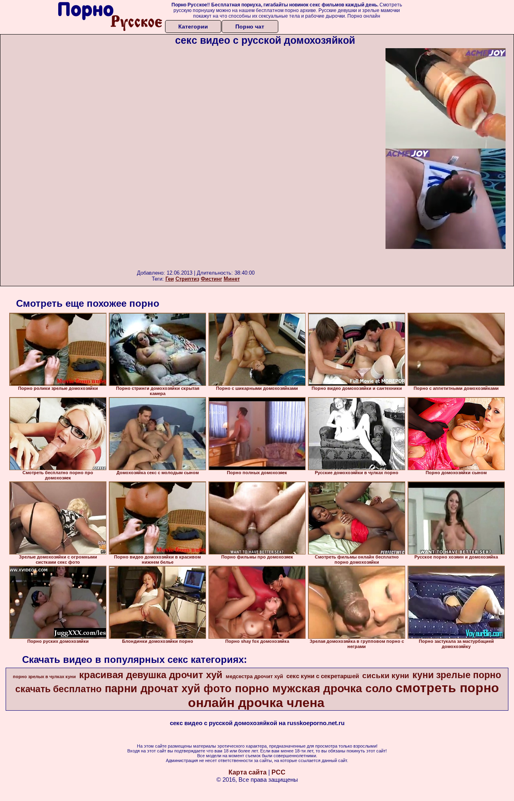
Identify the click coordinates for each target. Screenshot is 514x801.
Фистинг (211, 279)
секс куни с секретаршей (322, 676)
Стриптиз (187, 279)
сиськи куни (385, 675)
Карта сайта (247, 772)
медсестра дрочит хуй (254, 676)
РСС (278, 772)
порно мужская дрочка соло (313, 688)
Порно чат (249, 26)
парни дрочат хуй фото (168, 689)
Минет (232, 279)
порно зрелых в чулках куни (44, 676)
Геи (169, 279)
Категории (193, 26)
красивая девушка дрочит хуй (150, 674)
